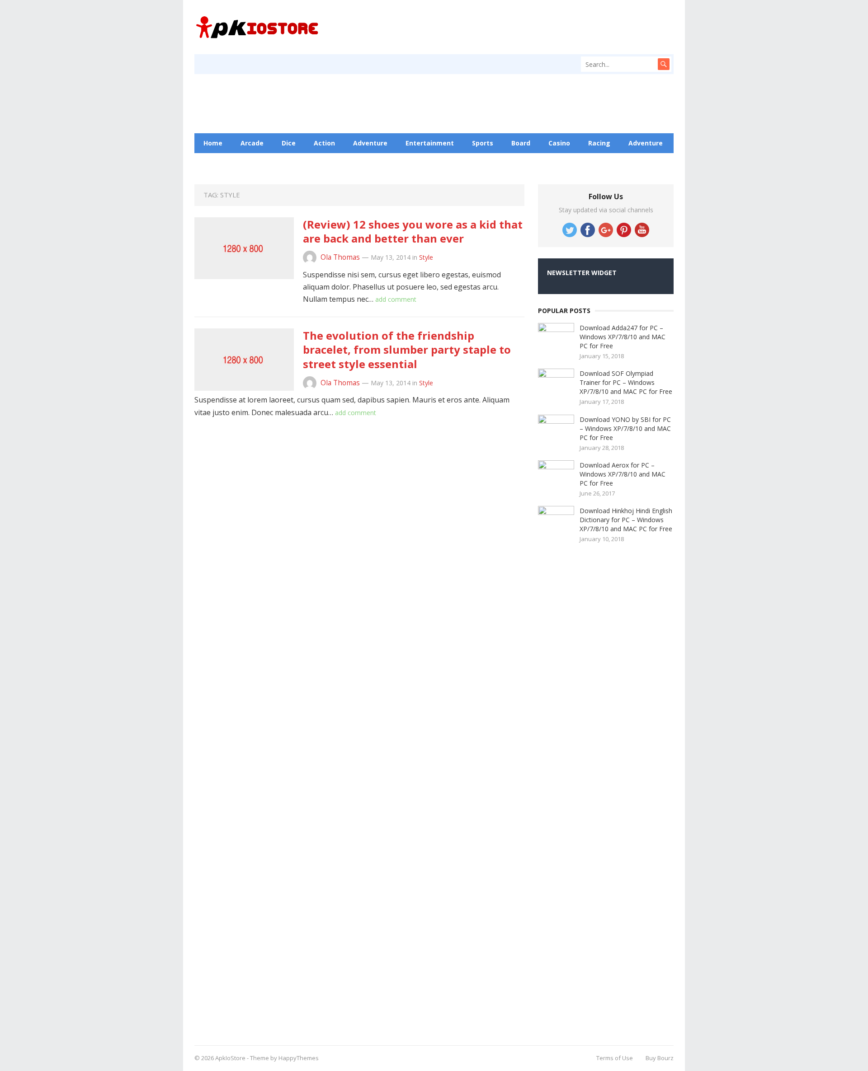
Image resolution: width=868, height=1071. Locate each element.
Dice (289, 143)
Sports (482, 143)
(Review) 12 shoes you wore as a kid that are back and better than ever (413, 231)
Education (260, 163)
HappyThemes (298, 1058)
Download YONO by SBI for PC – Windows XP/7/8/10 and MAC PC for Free (625, 428)
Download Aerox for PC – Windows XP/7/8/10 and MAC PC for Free (622, 474)
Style (426, 257)
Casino (559, 143)
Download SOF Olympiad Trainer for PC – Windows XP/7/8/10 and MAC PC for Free (626, 382)
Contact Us (312, 163)
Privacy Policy (371, 163)
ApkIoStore (230, 1058)
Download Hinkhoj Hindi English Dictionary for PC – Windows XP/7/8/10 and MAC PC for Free (626, 519)
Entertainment (430, 143)
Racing (599, 143)
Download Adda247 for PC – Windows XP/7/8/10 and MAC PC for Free (622, 336)
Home (212, 143)
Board (520, 143)
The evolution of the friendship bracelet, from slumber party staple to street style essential (407, 349)
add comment (395, 299)
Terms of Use (614, 1058)
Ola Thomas (340, 257)
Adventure (370, 143)
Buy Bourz (660, 1058)
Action (324, 143)
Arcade (252, 143)
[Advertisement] (606, 791)
